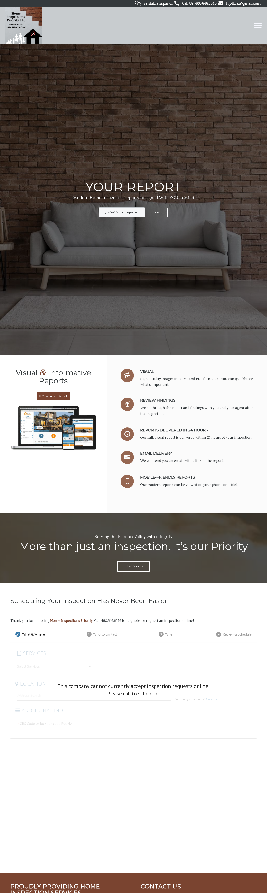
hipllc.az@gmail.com (243, 3)
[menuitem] (257, 25)
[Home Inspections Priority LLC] (23, 25)
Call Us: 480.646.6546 (199, 3)
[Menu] (257, 25)
